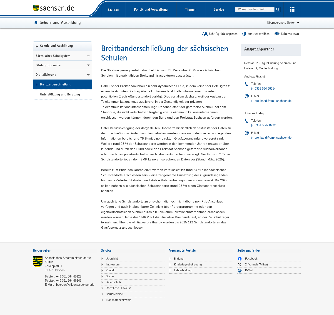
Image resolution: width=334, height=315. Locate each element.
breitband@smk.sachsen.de (273, 100)
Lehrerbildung (183, 270)
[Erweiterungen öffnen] (292, 10)
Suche (110, 276)
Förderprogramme (48, 65)
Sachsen (113, 9)
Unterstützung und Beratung (60, 94)
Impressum (113, 264)
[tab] (65, 251)
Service (219, 9)
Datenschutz (113, 282)
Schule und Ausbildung (60, 22)
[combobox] (255, 9)
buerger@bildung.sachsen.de (75, 284)
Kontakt (110, 270)
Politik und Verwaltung (151, 9)
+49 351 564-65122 (68, 276)
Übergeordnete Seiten (281, 22)
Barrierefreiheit (115, 294)
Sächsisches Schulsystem (53, 56)
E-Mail (249, 270)
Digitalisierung (46, 74)
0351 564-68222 (265, 125)
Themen (190, 9)
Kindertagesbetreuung (188, 264)
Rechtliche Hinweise (118, 288)
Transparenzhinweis (118, 300)
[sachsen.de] (65, 9)
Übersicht (112, 258)
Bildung (179, 258)
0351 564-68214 (265, 88)
